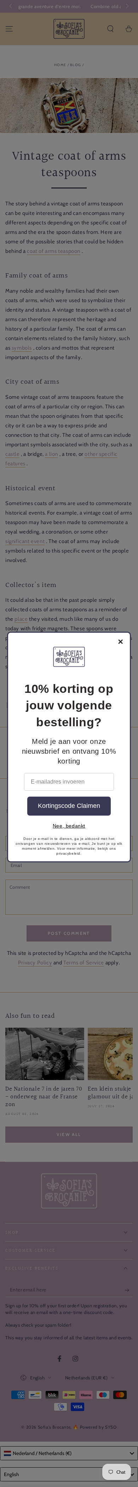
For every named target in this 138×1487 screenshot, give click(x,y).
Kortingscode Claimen (69, 805)
